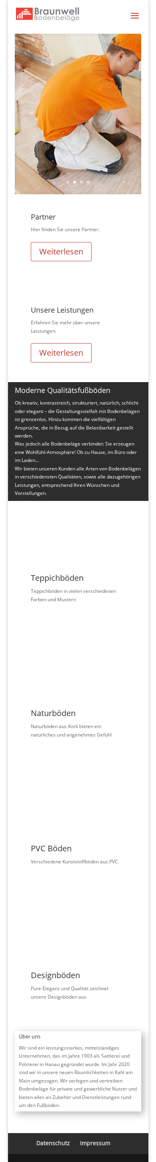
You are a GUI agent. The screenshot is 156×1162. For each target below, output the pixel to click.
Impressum (95, 1143)
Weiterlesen (61, 251)
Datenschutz (53, 1143)
